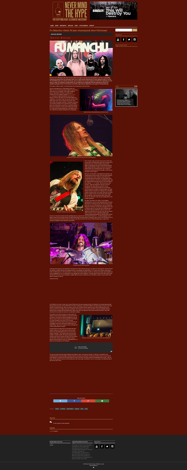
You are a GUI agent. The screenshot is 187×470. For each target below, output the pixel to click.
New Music (63, 25)
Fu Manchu (63, 408)
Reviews (59, 34)
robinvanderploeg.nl (93, 465)
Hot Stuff (94, 183)
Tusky (86, 408)
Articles (70, 25)
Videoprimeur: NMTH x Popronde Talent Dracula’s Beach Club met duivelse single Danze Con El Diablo (124, 102)
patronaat (77, 408)
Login (51, 431)
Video (76, 25)
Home (52, 25)
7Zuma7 (57, 408)
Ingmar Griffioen (70, 408)
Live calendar (83, 25)
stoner (82, 408)
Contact (91, 25)
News (56, 25)
